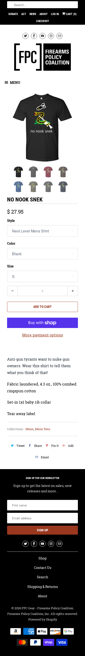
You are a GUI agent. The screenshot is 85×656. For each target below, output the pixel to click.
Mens (30, 429)
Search (42, 577)
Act (23, 14)
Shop (42, 558)
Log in (55, 14)
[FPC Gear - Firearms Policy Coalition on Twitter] (25, 36)
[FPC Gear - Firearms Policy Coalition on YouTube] (42, 36)
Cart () (70, 14)
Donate (13, 14)
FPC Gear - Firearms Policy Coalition (47, 608)
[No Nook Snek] (42, 127)
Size (10, 266)
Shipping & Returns (42, 586)
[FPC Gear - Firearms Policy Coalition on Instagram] (51, 36)
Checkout (42, 21)
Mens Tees (42, 429)
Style (11, 220)
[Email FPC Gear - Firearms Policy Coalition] (59, 36)
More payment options (42, 334)
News (33, 14)
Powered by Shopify (42, 619)
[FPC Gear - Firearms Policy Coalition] (42, 57)
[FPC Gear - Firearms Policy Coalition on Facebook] (34, 36)
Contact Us (42, 567)
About (43, 14)
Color (11, 243)
